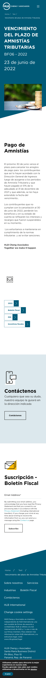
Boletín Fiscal (14, 310)
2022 (10, 303)
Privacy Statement (12, 511)
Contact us (24, 520)
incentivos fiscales (16, 324)
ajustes (34, 669)
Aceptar (8, 674)
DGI (9, 317)
